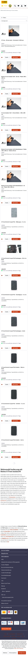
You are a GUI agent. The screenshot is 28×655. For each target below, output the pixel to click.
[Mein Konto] (21, 5)
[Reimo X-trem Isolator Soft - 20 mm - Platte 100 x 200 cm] (14, 67)
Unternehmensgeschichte (7, 597)
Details (6, 57)
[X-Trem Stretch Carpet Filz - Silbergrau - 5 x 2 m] (14, 212)
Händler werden (6, 636)
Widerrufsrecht (4, 603)
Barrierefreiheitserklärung (7, 567)
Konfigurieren (22, 652)
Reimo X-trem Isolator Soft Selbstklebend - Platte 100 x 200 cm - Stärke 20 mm (13, 149)
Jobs (2, 580)
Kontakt (18, 636)
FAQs (5, 634)
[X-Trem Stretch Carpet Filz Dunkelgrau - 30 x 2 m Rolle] (14, 248)
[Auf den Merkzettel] (2, 57)
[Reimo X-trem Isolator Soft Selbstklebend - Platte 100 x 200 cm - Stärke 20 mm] (14, 139)
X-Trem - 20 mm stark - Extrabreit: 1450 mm (12, 40)
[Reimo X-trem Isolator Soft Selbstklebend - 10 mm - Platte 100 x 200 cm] (14, 176)
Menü (5, 5)
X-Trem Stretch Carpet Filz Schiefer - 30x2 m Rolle (12, 368)
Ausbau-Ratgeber (5, 564)
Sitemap (3, 586)
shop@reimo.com (5, 538)
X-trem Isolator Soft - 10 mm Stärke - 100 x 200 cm (13, 113)
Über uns (3, 594)
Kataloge (13, 636)
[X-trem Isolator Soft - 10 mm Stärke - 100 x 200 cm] (14, 103)
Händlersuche (20, 634)
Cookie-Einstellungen (6, 572)
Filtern (4, 17)
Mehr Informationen (18, 648)
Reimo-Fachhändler (14, 529)
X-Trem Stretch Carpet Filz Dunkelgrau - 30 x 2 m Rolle (13, 259)
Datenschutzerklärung (6, 570)
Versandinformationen (6, 600)
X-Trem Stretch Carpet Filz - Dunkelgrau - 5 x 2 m (13, 294)
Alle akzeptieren (13, 652)
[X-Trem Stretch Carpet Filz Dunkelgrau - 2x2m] (14, 321)
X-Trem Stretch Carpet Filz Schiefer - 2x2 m (12, 440)
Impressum (3, 578)
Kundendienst (3, 534)
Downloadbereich (11, 634)
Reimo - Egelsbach (6, 591)
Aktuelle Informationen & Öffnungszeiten (10, 562)
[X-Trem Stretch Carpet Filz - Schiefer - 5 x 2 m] (14, 394)
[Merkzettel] (18, 5)
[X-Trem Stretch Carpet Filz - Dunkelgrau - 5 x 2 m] (14, 285)
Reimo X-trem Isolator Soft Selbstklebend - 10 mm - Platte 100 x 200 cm (13, 186)
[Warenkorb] (25, 5)
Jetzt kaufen (15, 57)
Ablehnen (5, 652)
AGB (2, 559)
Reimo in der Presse (5, 583)
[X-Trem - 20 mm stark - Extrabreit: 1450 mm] (14, 30)
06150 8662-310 (9, 536)
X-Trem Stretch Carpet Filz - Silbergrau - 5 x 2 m (13, 222)
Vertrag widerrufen (6, 628)
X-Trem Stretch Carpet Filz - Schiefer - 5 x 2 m (13, 403)
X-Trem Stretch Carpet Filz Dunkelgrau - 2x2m (13, 331)
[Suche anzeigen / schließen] (14, 5)
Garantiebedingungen (6, 575)
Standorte (3, 588)
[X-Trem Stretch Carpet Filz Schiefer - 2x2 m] (14, 430)
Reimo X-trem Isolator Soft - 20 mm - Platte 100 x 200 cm (13, 77)
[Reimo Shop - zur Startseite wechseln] (4, 2)
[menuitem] (4, 5)
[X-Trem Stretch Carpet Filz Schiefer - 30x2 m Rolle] (14, 357)
